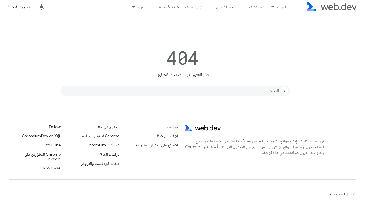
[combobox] (175, 91)
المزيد (141, 6)
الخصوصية (337, 194)
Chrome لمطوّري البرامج (100, 135)
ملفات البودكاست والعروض (99, 163)
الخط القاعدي (225, 6)
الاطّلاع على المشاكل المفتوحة (157, 145)
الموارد (281, 6)
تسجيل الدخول (18, 6)
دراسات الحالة (109, 154)
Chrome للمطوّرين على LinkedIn (42, 156)
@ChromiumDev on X (41, 135)
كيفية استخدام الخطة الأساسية (180, 6)
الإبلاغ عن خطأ (167, 135)
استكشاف (256, 6)
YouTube (53, 145)
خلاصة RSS (52, 168)
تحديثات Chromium (102, 145)
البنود (354, 194)
